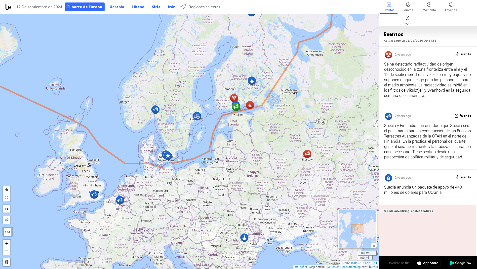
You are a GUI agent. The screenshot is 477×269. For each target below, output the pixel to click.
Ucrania (117, 7)
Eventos (389, 10)
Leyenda (451, 10)
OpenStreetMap (350, 267)
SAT (7, 232)
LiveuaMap (332, 267)
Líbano (138, 7)
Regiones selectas (204, 7)
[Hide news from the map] (6, 220)
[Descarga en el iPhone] (428, 263)
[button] (250, 105)
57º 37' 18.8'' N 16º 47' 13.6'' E (360, 263)
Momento (429, 10)
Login (407, 23)
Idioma (408, 10)
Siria (156, 7)
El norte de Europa (84, 7)
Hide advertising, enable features (410, 211)
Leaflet (302, 267)
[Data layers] (6, 262)
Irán (171, 7)
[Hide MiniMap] (373, 245)
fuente (465, 54)
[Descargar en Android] (460, 263)
